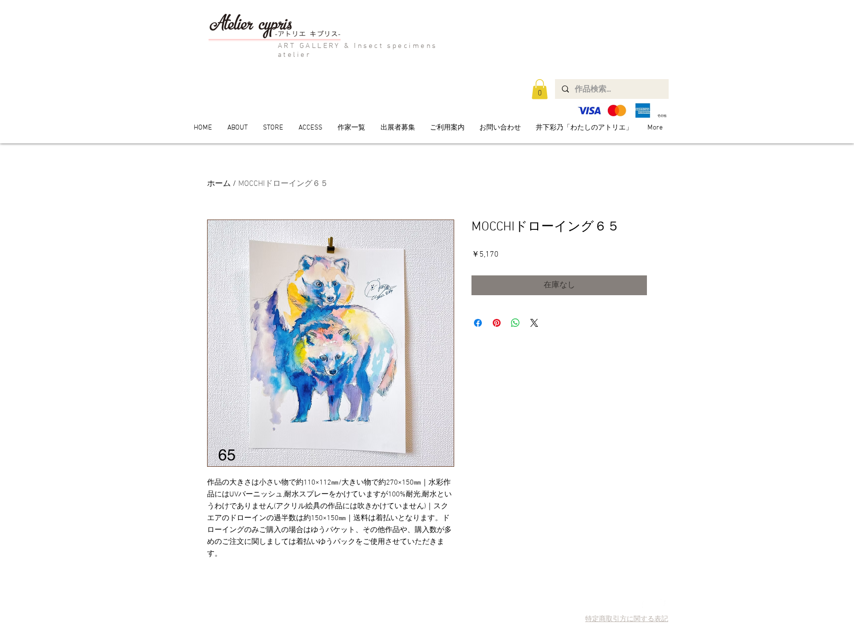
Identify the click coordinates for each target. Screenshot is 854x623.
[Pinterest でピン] (497, 323)
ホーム (219, 184)
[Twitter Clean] (647, 603)
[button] (539, 89)
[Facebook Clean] (661, 603)
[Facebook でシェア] (478, 323)
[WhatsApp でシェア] (515, 323)
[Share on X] (534, 323)
